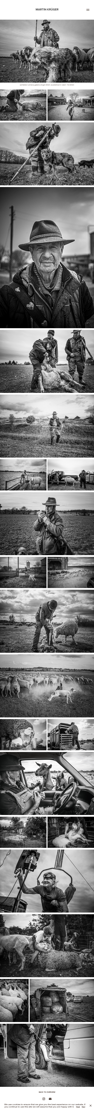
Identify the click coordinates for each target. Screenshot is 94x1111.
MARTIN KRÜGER (47, 9)
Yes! (78, 1106)
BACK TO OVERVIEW (47, 1092)
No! (83, 1106)
